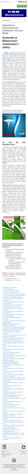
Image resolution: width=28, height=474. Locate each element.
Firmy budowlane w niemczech (11, 292)
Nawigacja (7, 20)
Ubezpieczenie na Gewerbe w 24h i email (13, 433)
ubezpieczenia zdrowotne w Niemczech (12, 112)
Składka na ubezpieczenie (10, 287)
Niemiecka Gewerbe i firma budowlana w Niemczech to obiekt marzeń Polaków (13, 338)
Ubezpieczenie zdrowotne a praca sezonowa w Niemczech (11, 430)
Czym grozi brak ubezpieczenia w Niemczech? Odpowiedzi (11, 405)
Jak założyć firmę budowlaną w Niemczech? (14, 327)
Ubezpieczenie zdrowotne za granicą (12, 297)
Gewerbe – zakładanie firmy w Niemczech (13, 294)
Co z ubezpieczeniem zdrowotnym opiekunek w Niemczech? (11, 353)
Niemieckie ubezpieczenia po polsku (12, 420)
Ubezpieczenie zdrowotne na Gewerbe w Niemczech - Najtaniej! (13, 359)
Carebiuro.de (13, 71)
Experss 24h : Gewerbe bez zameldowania (14, 425)
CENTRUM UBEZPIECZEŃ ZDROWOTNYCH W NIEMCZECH (10, 362)
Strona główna (22, 451)
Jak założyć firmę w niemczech (11, 290)
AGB (4, 456)
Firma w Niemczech (8, 289)
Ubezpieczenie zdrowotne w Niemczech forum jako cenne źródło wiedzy (12, 395)
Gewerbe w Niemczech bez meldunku (13, 57)
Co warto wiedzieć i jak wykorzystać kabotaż (14, 295)
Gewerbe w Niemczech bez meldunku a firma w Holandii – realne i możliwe (12, 305)
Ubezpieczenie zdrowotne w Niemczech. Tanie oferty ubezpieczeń (13, 392)
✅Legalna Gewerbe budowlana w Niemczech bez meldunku (11, 324)
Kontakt (24, 452)
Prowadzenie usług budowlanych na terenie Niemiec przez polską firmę (13, 335)
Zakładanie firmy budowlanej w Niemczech (14, 341)
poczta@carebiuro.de (10, 278)
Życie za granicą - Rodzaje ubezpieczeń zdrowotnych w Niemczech (12, 375)
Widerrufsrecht (6, 455)
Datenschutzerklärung (7, 453)
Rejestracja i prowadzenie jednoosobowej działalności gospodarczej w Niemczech (13, 329)
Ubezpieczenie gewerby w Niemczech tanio (14, 377)
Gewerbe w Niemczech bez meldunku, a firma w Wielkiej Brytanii (13, 315)
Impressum (5, 451)
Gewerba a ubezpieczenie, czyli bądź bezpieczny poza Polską (12, 414)
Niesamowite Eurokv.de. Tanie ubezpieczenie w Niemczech (10, 427)
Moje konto (23, 453)
